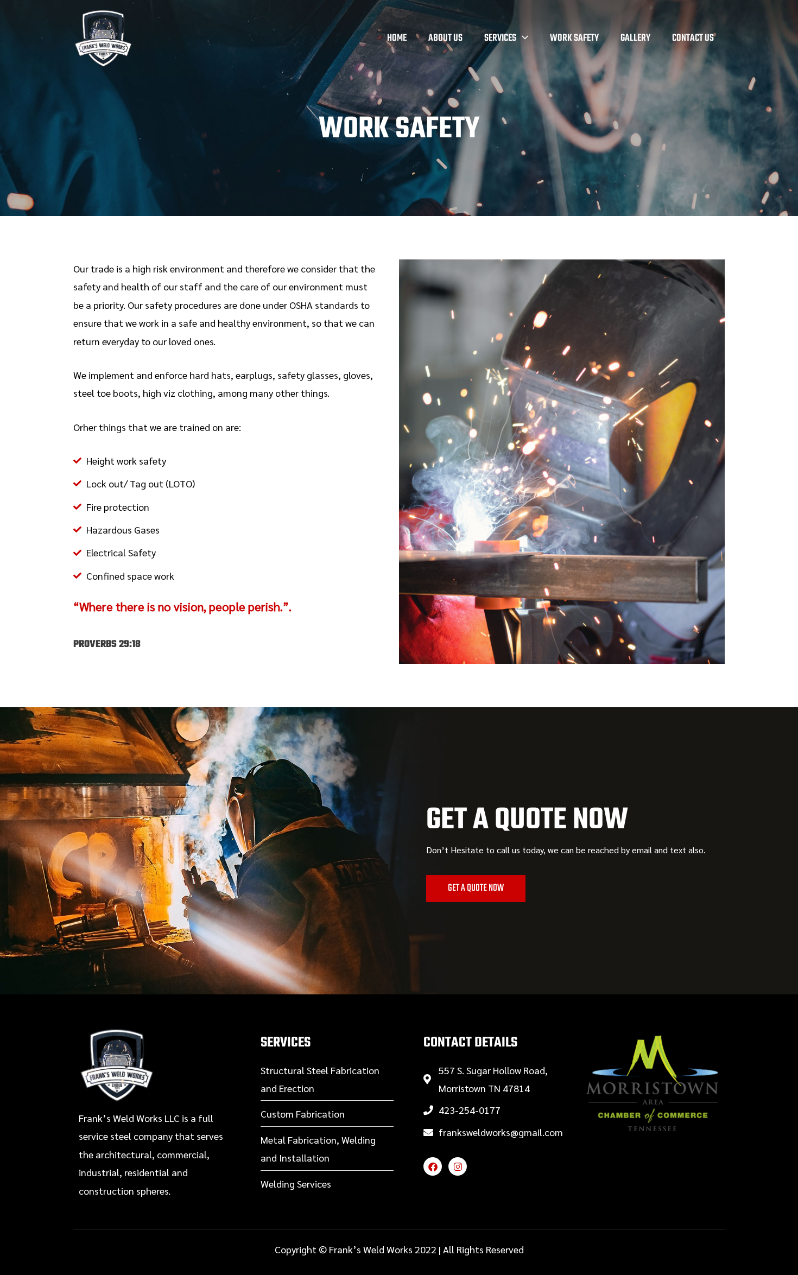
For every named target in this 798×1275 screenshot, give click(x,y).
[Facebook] (432, 1166)
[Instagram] (457, 1166)
